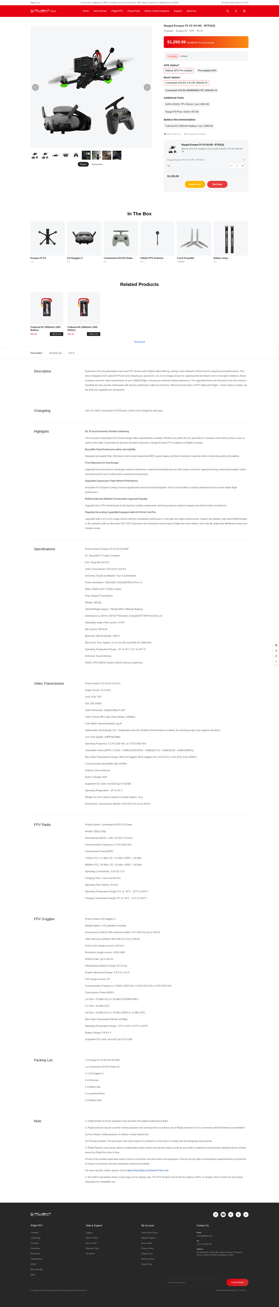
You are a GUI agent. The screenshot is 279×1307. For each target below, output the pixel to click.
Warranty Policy (92, 1248)
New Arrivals (100, 11)
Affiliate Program (148, 1238)
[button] (147, 87)
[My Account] (236, 11)
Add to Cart (195, 184)
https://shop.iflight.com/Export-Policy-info (148, 1170)
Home (86, 11)
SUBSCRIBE (237, 1282)
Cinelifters (35, 1233)
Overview (139, 342)
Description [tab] (36, 353)
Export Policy (147, 1264)
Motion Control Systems (157, 11)
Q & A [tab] (72, 353)
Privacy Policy (147, 1248)
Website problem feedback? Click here (231, 1290)
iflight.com (35, 2)
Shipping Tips (147, 1253)
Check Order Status (149, 1233)
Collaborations (36, 1259)
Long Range (36, 1238)
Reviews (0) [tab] (55, 353)
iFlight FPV (117, 11)
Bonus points (146, 1243)
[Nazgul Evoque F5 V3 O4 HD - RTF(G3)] (91, 87)
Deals (33, 1275)
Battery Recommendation (179, 119)
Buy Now (217, 184)
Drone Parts (134, 11)
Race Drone (35, 1253)
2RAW (33, 1264)
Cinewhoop (35, 1248)
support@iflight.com (204, 1236)
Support (178, 11)
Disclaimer (90, 1253)
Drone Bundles (37, 1269)
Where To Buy (92, 1238)
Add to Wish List (174, 134)
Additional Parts (174, 97)
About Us (191, 11)
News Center (91, 1243)
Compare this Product (196, 134)
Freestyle (34, 1243)
